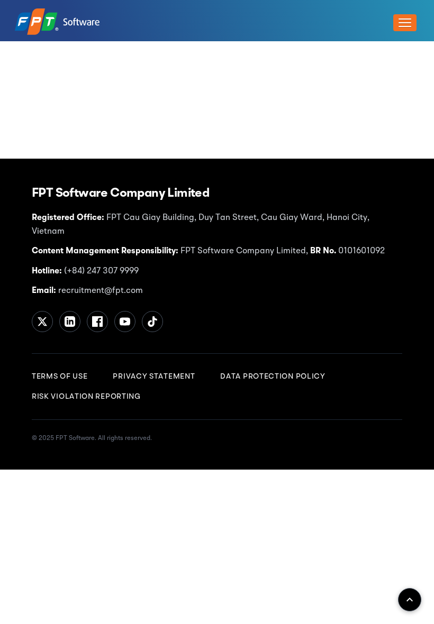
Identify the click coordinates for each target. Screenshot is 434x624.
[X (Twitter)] (42, 321)
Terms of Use (59, 376)
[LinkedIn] (69, 321)
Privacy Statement (154, 376)
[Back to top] (409, 599)
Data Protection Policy (272, 376)
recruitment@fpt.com (99, 291)
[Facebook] (97, 321)
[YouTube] (124, 321)
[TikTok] (152, 321)
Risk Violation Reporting (86, 396)
